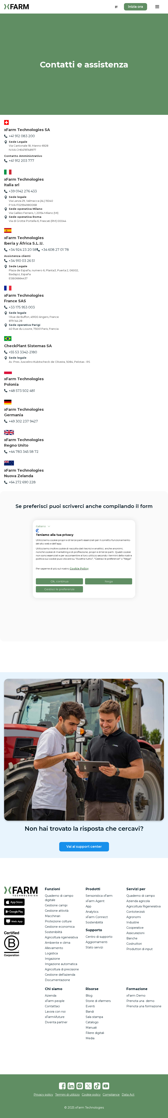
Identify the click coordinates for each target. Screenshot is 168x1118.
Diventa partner (56, 1022)
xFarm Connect (97, 917)
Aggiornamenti (96, 942)
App (88, 906)
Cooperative (135, 928)
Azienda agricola (138, 901)
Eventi (90, 1006)
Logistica (51, 953)
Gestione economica (60, 927)
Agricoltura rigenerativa (61, 937)
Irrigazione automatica (61, 964)
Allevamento (54, 948)
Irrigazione (52, 959)
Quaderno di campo (140, 896)
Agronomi (133, 917)
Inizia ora (135, 7)
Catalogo (92, 1022)
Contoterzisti (135, 912)
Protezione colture (58, 921)
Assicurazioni (135, 933)
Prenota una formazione (143, 1006)
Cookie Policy (79, 568)
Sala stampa (94, 1017)
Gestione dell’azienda (60, 975)
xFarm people (55, 1001)
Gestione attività (56, 911)
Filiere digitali (95, 1033)
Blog (89, 995)
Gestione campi (56, 905)
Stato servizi (94, 947)
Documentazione (57, 980)
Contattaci (52, 1006)
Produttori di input (139, 949)
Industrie (132, 922)
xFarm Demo (135, 995)
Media (90, 1038)
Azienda (50, 995)
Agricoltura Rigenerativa (143, 906)
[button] (157, 7)
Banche (131, 938)
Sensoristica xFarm (99, 896)
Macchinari (52, 916)
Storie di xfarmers (98, 1001)
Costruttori (134, 944)
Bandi (90, 1011)
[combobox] (116, 7)
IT (116, 7)
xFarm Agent (95, 901)
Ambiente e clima (57, 943)
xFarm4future (55, 1017)
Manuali (91, 1027)
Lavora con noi (55, 1011)
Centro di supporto (99, 937)
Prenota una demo (140, 1001)
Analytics (92, 912)
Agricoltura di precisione (62, 969)
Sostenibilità (53, 932)
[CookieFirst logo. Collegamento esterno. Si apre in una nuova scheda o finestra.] (37, 531)
